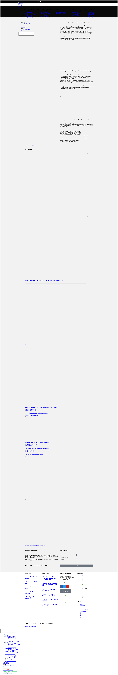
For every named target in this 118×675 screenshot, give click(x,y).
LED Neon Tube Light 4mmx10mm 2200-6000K (37, 442)
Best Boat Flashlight (76, 12)
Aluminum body (83, 604)
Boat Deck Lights (44, 12)
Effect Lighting (44, 14)
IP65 (80, 612)
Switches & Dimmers (10, 654)
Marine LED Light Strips (30, 14)
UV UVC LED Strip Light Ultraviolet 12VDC (36, 413)
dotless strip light (83, 611)
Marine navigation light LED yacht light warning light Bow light (41, 407)
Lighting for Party (9, 659)
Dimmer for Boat (91, 12)
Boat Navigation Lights (60, 12)
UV (80, 617)
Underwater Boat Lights (45, 13)
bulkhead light (82, 605)
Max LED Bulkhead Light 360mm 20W (35, 545)
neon (80, 614)
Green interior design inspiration (30, 592)
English (23, 2)
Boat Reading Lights (29, 13)
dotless (81, 610)
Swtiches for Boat (91, 13)
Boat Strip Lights (44, 15)
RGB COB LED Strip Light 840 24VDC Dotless (37, 448)
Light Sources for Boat (29, 15)
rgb (80, 615)
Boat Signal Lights (9, 651)
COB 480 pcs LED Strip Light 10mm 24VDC (36, 454)
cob (80, 606)
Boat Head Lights (75, 13)
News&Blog (20, 6)
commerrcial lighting (84, 609)
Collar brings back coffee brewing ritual (31, 597)
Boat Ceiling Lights (29, 12)
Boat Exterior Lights (10, 642)
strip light (81, 616)
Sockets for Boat (91, 14)
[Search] (115, 631)
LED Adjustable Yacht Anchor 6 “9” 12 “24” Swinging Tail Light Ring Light (44, 280)
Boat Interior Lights (10, 636)
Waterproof (82, 618)
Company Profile (9, 665)
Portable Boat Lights (10, 648)
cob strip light (82, 607)
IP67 (80, 613)
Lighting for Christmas (10, 661)
